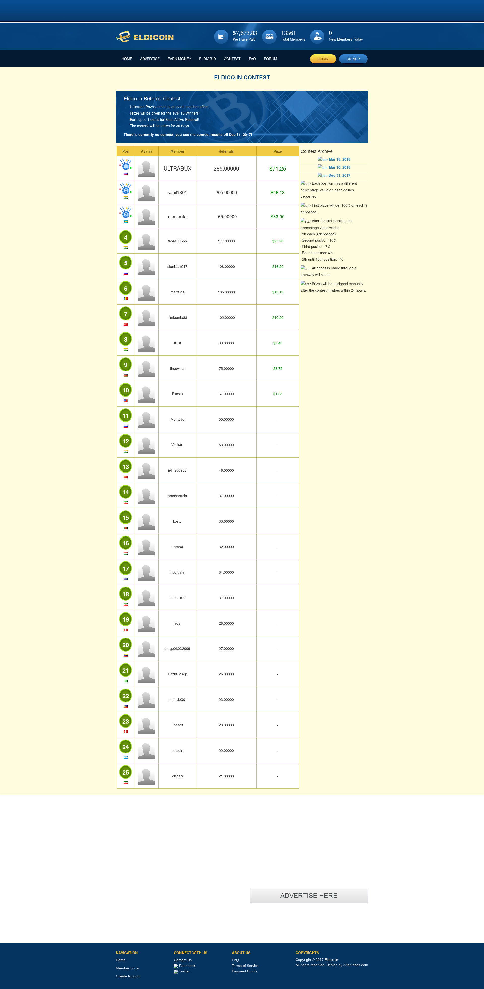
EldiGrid (207, 58)
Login (323, 58)
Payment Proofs (244, 971)
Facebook (187, 966)
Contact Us (183, 960)
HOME (127, 58)
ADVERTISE (150, 58)
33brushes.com (355, 965)
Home (121, 960)
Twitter (184, 971)
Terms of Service (245, 966)
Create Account (128, 976)
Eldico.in (331, 960)
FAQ (252, 58)
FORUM (270, 58)
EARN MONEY (179, 58)
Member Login (127, 968)
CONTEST (232, 58)
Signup (353, 58)
